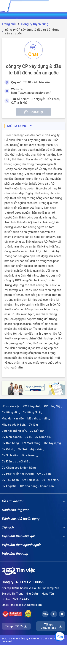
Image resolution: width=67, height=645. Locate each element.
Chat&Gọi (36, 112)
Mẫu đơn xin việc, (13, 418)
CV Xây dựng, (53, 443)
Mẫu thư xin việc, (38, 418)
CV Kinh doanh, (12, 437)
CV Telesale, (30, 480)
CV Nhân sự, (43, 437)
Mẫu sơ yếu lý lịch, (14, 424)
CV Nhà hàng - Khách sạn (37, 486)
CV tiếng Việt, (53, 406)
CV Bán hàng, (11, 443)
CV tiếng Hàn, (11, 412)
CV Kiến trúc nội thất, (16, 461)
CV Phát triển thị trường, (18, 473)
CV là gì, (33, 424)
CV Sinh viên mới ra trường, (20, 455)
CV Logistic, (9, 486)
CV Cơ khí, (8, 449)
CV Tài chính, (50, 480)
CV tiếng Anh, (32, 406)
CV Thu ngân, (11, 480)
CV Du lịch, (44, 473)
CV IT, (28, 437)
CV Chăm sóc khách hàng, (19, 467)
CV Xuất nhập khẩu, (31, 449)
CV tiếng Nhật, (32, 412)
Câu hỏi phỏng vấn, (14, 430)
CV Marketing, (31, 443)
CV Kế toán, (37, 430)
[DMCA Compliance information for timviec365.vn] (28, 614)
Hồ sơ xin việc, (11, 406)
